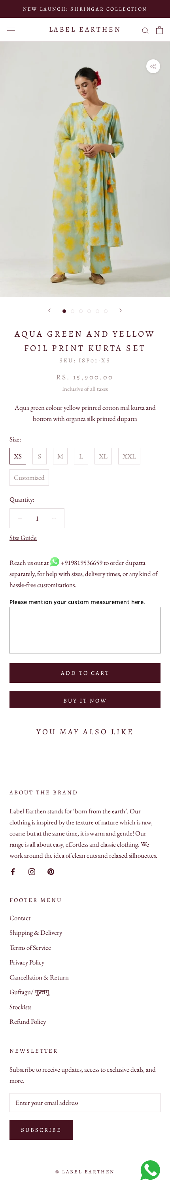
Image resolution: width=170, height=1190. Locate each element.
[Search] (145, 30)
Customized (29, 477)
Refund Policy (27, 1021)
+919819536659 (81, 562)
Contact (19, 917)
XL (103, 456)
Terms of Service (30, 947)
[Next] (120, 310)
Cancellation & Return (39, 977)
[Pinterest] (50, 870)
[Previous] (49, 310)
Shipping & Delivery (35, 932)
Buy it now (85, 701)
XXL (129, 456)
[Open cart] (159, 30)
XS (18, 456)
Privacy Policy (26, 962)
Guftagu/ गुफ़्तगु (29, 991)
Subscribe (41, 1130)
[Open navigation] (11, 29)
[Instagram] (31, 870)
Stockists (20, 1006)
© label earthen (85, 1171)
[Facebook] (12, 870)
